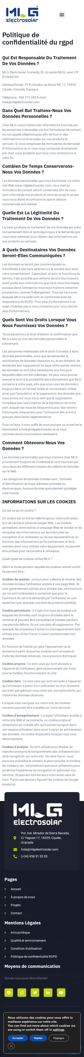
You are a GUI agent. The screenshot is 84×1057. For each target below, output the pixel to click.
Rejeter (38, 1038)
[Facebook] (8, 992)
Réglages (58, 1038)
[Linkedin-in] (48, 992)
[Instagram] (21, 992)
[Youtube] (61, 992)
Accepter (17, 1038)
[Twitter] (35, 992)
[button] (62, 14)
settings (58, 1030)
